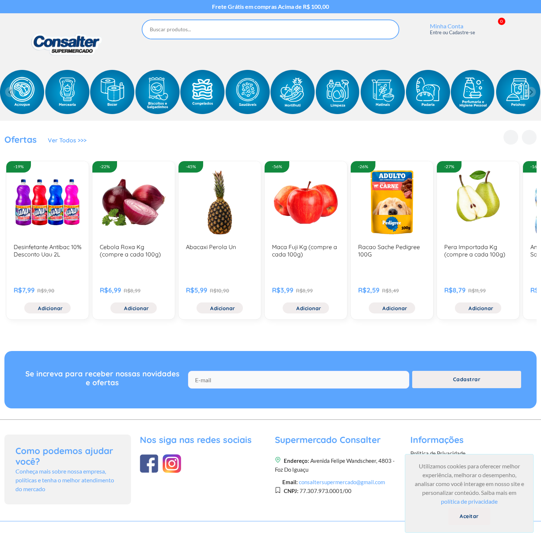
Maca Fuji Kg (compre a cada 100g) (304, 250)
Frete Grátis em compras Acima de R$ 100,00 (270, 7)
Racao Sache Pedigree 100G (389, 250)
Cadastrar (467, 379)
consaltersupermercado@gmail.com (342, 482)
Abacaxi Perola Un (211, 247)
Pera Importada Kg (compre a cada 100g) (474, 250)
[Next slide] (531, 92)
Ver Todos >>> (67, 140)
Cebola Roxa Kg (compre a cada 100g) (130, 250)
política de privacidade (469, 501)
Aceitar (469, 516)
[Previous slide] (10, 92)
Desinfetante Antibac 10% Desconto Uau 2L (47, 250)
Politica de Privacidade (438, 453)
